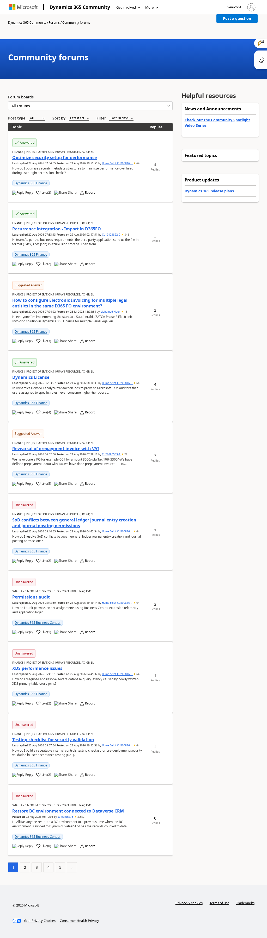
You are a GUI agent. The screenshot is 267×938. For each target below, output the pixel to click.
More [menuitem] (149, 7)
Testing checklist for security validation (53, 739)
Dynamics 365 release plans (209, 190)
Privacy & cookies (189, 903)
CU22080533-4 (111, 454)
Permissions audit (31, 597)
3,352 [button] (80, 817)
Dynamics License (30, 377)
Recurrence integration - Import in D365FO (56, 229)
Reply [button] (29, 193)
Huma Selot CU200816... (117, 163)
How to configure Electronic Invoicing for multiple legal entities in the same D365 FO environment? (70, 303)
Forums (54, 22)
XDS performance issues (37, 668)
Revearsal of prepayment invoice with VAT (55, 448)
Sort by (58, 118)
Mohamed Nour (110, 311)
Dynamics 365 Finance (31, 183)
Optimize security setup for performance (54, 157)
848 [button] (126, 234)
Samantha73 (66, 817)
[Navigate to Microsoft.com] (23, 7)
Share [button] (72, 193)
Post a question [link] (237, 18)
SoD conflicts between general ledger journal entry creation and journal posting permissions (74, 522)
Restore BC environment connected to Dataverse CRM (68, 811)
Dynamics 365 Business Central (37, 622)
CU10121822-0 (111, 234)
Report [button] (90, 193)
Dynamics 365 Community (80, 7)
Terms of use (219, 903)
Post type (16, 118)
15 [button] (125, 311)
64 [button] (137, 163)
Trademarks (245, 903)
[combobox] (90, 105)
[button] (234, 7)
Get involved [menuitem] (126, 7)
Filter (101, 118)
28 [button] (126, 454)
